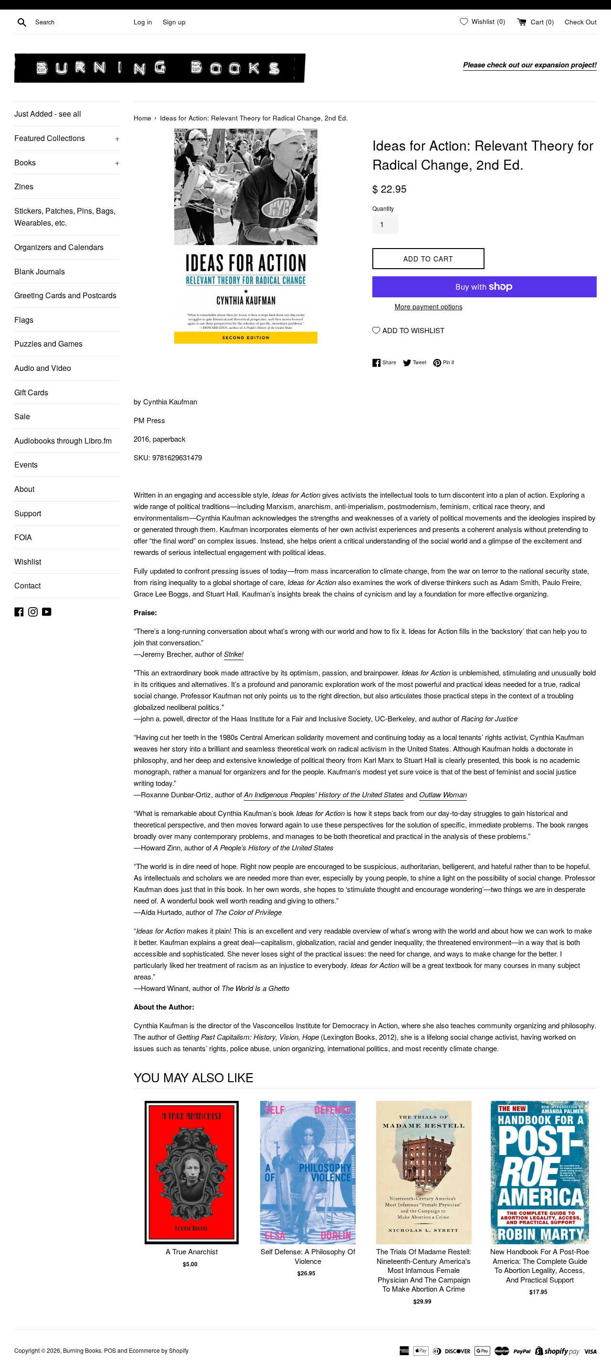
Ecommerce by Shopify (159, 1350)
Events (26, 464)
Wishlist (27, 561)
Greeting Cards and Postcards (65, 295)
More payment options (429, 306)
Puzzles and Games (48, 343)
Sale (22, 416)
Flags (23, 319)
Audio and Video (42, 367)
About (24, 488)
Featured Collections (66, 137)
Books (66, 162)
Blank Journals (39, 271)
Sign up (174, 21)
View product (191, 1182)
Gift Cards (31, 392)
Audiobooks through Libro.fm (63, 440)
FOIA (23, 537)
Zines (23, 186)
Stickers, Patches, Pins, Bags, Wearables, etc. (65, 216)
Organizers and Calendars (59, 246)
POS (110, 1350)
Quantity (383, 208)
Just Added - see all (47, 113)
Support (27, 513)
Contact (27, 585)
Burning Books (82, 1350)
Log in (143, 21)
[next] (587, 1203)
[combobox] (83, 22)
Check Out (581, 21)
